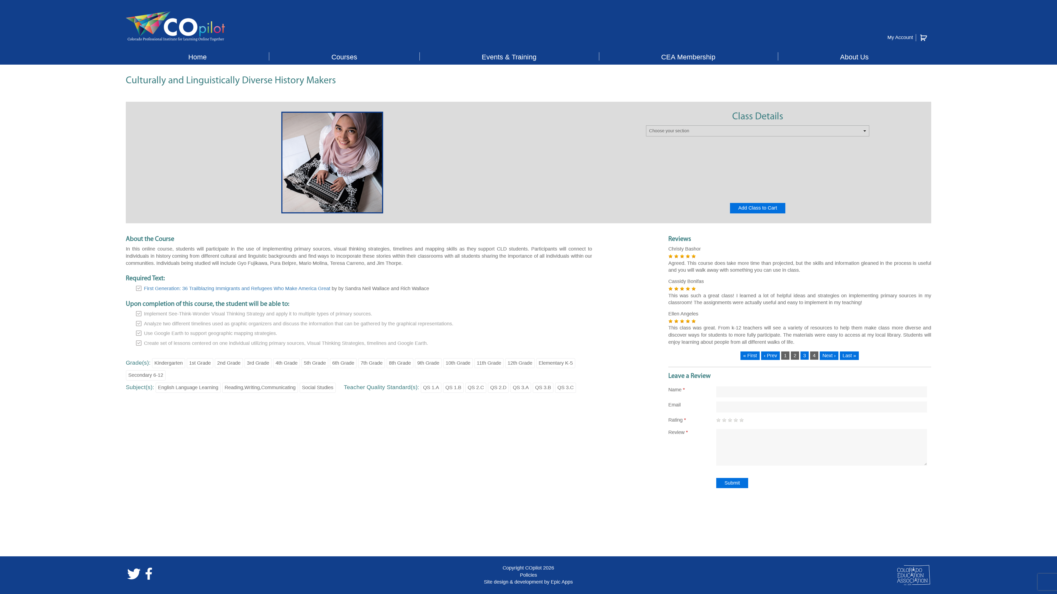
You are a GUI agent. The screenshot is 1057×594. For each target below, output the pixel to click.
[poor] (724, 420)
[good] (736, 420)
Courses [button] (344, 57)
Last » (849, 355)
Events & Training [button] (509, 57)
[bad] (718, 420)
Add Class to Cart (757, 208)
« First (750, 355)
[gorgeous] (741, 420)
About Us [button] (854, 57)
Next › (829, 355)
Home (197, 57)
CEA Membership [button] (688, 57)
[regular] (730, 420)
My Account (900, 37)
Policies (528, 575)
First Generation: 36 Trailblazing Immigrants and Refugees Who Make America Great (237, 288)
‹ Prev (770, 355)
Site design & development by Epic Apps (528, 582)
